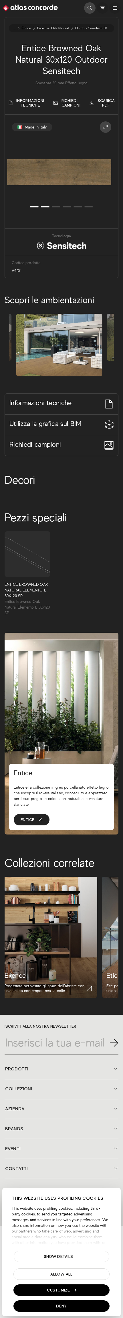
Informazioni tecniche (30, 102)
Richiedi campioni (70, 102)
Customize (58, 1290)
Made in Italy (36, 127)
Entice (28, 819)
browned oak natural (53, 28)
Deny (61, 1306)
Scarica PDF (106, 102)
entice (26, 28)
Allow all (61, 1274)
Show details (58, 1256)
